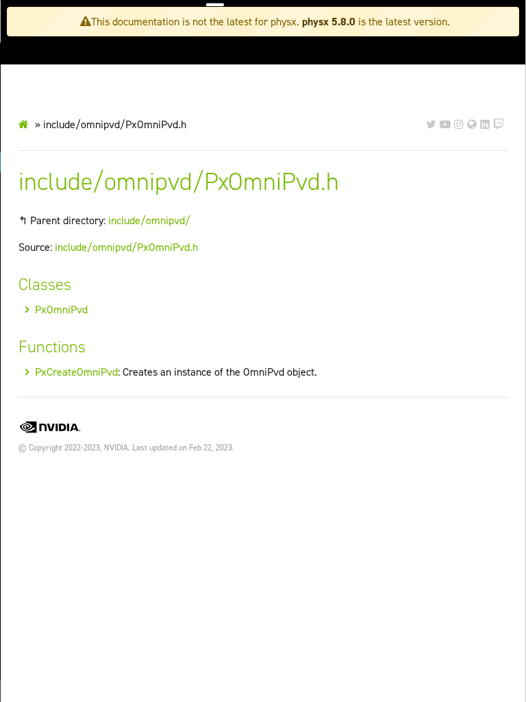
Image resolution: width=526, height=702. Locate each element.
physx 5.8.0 (328, 21)
